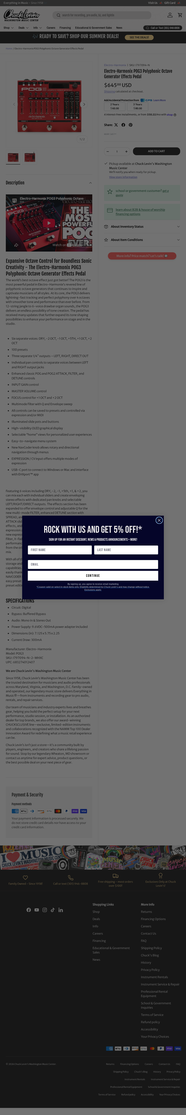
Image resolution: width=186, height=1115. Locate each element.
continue (93, 576)
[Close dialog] (159, 520)
